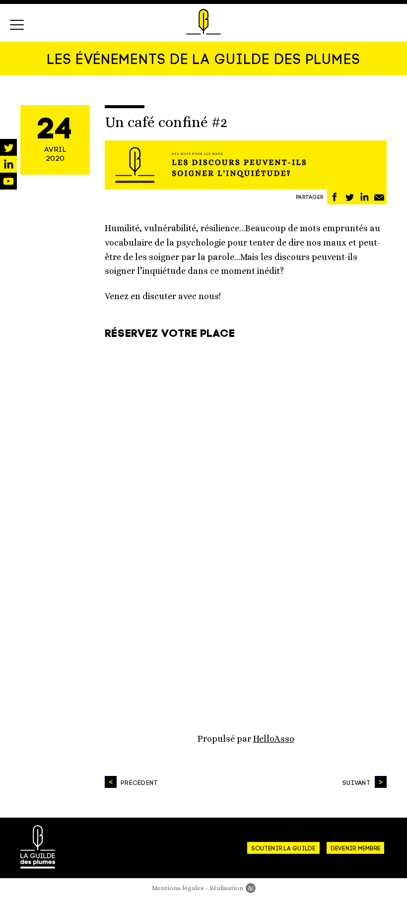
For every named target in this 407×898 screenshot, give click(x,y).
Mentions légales (178, 888)
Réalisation (232, 888)
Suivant (356, 783)
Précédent (139, 783)
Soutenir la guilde (283, 849)
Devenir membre (355, 849)
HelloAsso (273, 739)
